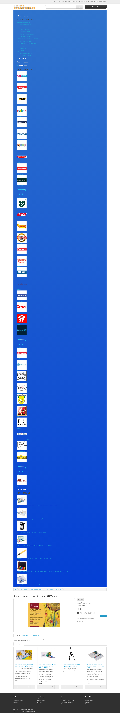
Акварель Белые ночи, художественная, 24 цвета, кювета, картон (34, 545)
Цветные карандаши (25, 36)
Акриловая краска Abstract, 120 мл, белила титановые (31, 532)
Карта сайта (40, 702)
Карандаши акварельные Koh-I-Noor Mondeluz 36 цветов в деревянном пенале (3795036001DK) (42, 571)
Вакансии (15, 702)
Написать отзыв (94, 621)
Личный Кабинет (89, 699)
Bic (17, 104)
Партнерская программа (67, 702)
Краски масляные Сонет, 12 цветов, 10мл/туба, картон (24, 665)
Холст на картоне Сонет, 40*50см (53, 589)
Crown (18, 139)
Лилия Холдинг (21, 405)
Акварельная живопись (26, 53)
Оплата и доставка (22, 62)
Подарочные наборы (25, 55)
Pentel (18, 312)
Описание (17, 635)
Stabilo (18, 359)
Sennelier (19, 347)
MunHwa (19, 289)
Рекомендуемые (19, 644)
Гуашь (21, 27)
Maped (18, 266)
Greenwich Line (21, 208)
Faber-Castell (20, 185)
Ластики (22, 46)
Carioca (19, 116)
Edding (18, 162)
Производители (65, 699)
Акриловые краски (25, 26)
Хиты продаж (44, 644)
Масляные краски (24, 29)
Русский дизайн (21, 451)
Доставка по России (18, 700)
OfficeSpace (20, 301)
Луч (18, 416)
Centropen (19, 128)
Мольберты (23, 48)
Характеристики (26, 635)
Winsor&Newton (21, 382)
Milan (18, 278)
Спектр (18, 462)
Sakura (18, 324)
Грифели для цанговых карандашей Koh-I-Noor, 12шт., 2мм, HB (34, 558)
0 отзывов (87, 621)
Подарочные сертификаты (67, 700)
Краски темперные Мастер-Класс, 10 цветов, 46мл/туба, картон (48, 666)
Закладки (87, 702)
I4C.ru (32, 709)
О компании (16, 699)
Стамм (18, 474)
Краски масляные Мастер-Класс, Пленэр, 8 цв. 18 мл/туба (95, 666)
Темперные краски (25, 31)
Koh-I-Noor (19, 243)
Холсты (22, 50)
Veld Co (19, 370)
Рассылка (87, 704)
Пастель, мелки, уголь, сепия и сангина (27, 38)
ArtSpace (19, 81)
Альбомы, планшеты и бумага (28, 43)
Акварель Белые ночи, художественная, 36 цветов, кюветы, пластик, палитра (37, 505)
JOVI (18, 232)
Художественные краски (23, 22)
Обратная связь (41, 699)
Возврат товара (41, 700)
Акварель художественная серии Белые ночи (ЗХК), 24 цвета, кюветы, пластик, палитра (40, 519)
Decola (18, 151)
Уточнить (103, 616)
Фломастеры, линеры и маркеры (25, 39)
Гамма (18, 393)
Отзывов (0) (36, 635)
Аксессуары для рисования (24, 41)
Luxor (18, 255)
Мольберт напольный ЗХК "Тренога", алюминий (71, 665)
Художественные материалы (24, 486)
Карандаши (20, 33)
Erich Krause (20, 174)
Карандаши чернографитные (28, 34)
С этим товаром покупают (31, 644)
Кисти (21, 45)
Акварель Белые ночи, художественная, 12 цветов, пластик (32, 584)
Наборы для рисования (23, 51)
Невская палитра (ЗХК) (23, 439)
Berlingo (19, 93)
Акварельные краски (25, 24)
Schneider (19, 335)
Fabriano (19, 197)
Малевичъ (19, 428)
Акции (62, 704)
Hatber (18, 220)
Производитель (23, 589)
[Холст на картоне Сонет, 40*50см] (44, 615)
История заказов (89, 700)
